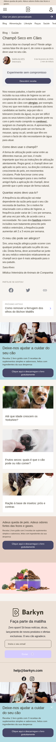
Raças (38, 23)
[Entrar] (51, 9)
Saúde (46, 23)
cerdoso (41, 121)
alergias (33, 103)
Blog (4, 23)
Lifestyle (28, 23)
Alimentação (15, 23)
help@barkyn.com (28, 670)
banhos (36, 220)
